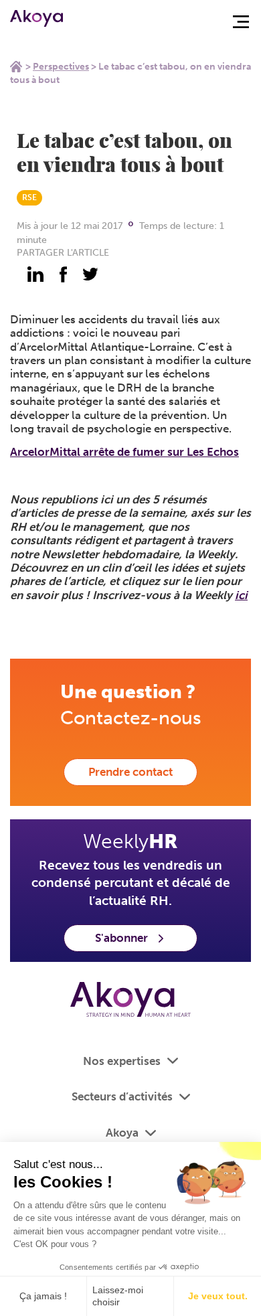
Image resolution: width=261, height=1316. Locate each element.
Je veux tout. (218, 1296)
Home (16, 66)
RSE (29, 197)
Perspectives (61, 66)
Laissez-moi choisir (117, 1296)
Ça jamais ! (43, 1296)
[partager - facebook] (63, 274)
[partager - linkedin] (35, 274)
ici (241, 595)
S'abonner (121, 937)
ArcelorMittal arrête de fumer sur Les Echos (124, 452)
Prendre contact (130, 771)
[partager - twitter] (90, 274)
